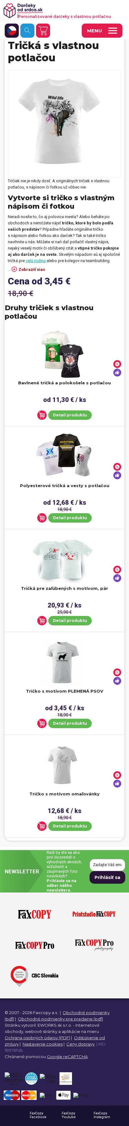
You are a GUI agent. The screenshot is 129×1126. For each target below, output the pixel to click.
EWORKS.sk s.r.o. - (56, 1025)
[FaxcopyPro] (34, 945)
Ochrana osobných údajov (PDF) (37, 1037)
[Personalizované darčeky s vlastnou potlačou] (61, 11)
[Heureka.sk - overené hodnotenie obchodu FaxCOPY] (31, 1078)
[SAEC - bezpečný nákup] (14, 1078)
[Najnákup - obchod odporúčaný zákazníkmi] (65, 1078)
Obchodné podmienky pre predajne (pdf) (60, 1018)
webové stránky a (43, 1031)
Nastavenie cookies (43, 1043)
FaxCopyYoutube (69, 1115)
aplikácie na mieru (80, 1031)
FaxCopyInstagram (102, 1115)
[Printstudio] (94, 914)
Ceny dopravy (80, 1043)
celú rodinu (36, 260)
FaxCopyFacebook (38, 1115)
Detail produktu (70, 415)
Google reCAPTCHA (67, 1056)
